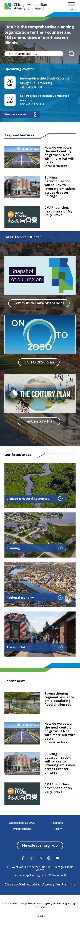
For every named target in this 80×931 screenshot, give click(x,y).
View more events (15, 114)
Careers (58, 823)
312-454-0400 (57, 875)
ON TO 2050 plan (39, 362)
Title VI (58, 829)
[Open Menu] (71, 4)
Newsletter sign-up (42, 845)
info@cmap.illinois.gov (28, 875)
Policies (40, 915)
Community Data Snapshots (39, 303)
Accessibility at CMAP (22, 823)
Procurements (22, 829)
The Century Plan (39, 421)
